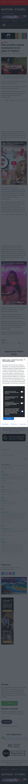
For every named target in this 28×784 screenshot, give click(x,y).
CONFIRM (8, 418)
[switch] (22, 392)
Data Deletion (5, 424)
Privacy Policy (22, 424)
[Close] (24, 360)
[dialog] (14, 392)
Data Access (14, 424)
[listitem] (14, 388)
